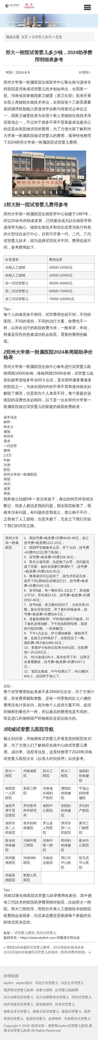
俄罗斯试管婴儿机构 (19, 990)
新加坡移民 (44, 1004)
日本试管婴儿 (65, 1004)
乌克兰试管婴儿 (46, 983)
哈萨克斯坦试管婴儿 (19, 1004)
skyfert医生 (24, 983)
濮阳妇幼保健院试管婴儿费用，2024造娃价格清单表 (45, 947)
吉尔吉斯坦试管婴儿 (19, 997)
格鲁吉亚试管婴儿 (17, 1011)
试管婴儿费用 (24, 933)
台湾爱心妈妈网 (66, 990)
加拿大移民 (44, 990)
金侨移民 (55, 1018)
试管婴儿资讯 (42, 37)
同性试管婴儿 (82, 997)
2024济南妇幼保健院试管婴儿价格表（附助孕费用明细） (46, 952)
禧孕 (87, 1011)
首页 (24, 37)
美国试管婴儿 (14, 1018)
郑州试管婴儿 (46, 933)
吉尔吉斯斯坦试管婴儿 (52, 997)
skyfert (9, 983)
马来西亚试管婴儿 (77, 1018)
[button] (87, 7)
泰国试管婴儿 (72, 1011)
